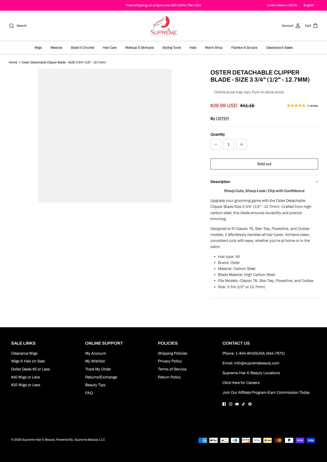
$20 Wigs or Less (25, 385)
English (309, 5)
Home (13, 62)
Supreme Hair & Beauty (38, 439)
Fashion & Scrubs (244, 47)
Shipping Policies (172, 353)
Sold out (264, 164)
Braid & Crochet (82, 47)
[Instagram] (230, 404)
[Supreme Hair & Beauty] (163, 26)
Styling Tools (171, 47)
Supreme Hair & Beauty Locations (251, 373)
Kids (193, 47)
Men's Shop (214, 47)
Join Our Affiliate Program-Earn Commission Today (266, 392)
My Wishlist (95, 361)
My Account (95, 353)
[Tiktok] (243, 404)
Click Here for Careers (241, 383)
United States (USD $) (282, 5)
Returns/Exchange (101, 377)
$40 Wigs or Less (25, 377)
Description (220, 182)
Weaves (56, 47)
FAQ (89, 393)
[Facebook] (224, 404)
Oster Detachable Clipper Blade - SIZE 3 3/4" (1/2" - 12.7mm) (64, 62)
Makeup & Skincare (139, 47)
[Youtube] (237, 404)
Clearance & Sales (279, 47)
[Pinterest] (250, 404)
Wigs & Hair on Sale (28, 361)
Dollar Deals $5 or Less (30, 369)
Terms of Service (172, 369)
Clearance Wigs (24, 353)
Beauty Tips (95, 385)
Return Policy (169, 377)
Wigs (38, 47)
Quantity (217, 134)
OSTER (222, 119)
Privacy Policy (170, 361)
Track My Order (98, 369)
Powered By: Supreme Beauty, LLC (80, 439)
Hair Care (110, 47)
